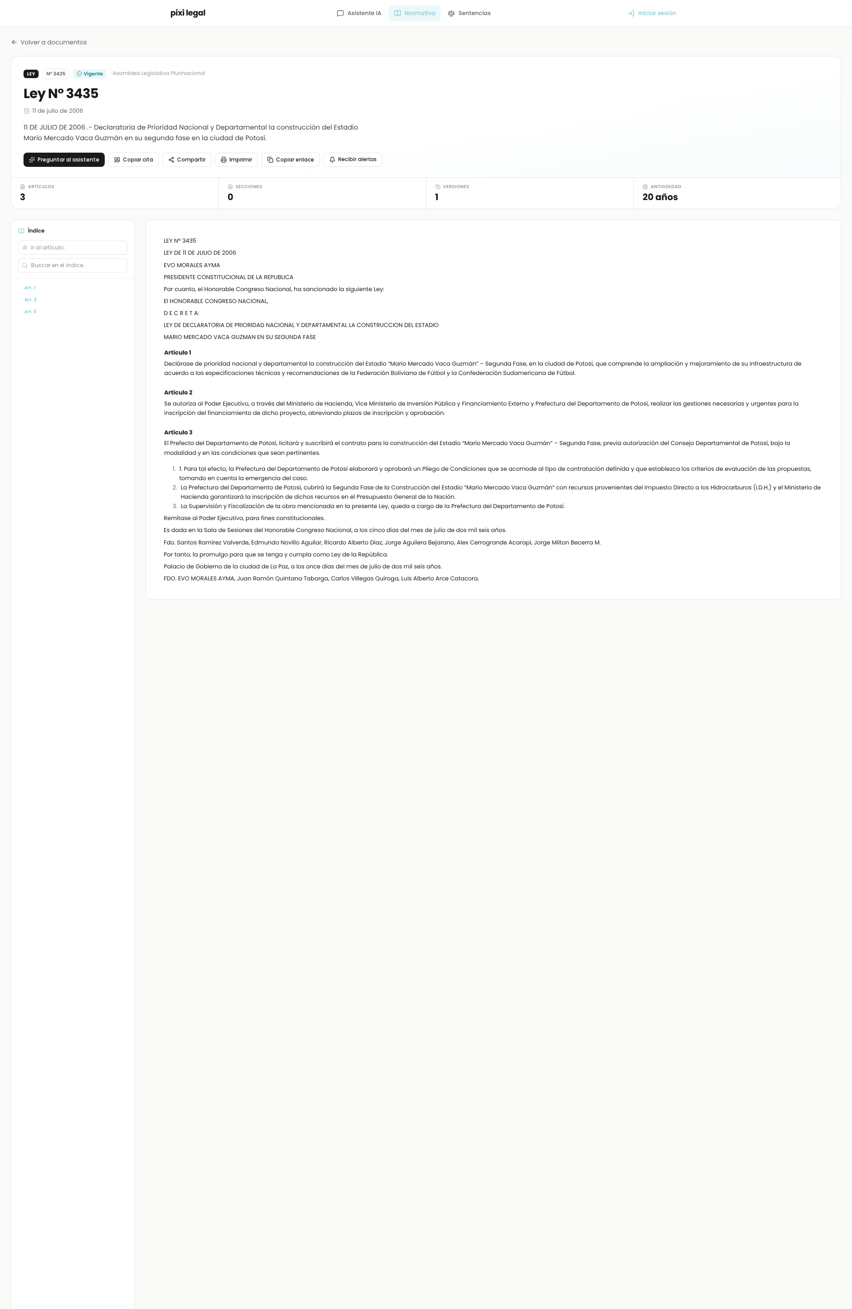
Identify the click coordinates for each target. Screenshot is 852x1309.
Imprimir (240, 159)
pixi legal (187, 13)
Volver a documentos (53, 42)
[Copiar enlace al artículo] (818, 353)
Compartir (191, 159)
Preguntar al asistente (68, 159)
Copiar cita (138, 159)
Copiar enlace (295, 159)
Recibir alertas (357, 159)
